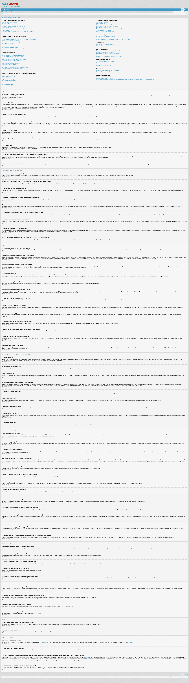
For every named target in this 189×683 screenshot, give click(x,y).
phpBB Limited (43, 642)
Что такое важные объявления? (9, 80)
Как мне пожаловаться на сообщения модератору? (13, 65)
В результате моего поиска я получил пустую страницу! (109, 53)
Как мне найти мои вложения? (103, 71)
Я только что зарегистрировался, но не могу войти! (13, 26)
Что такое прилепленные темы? (9, 83)
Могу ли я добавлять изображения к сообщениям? (13, 79)
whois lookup (87, 657)
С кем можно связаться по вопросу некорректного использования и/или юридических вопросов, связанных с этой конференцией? (125, 79)
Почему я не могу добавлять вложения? (11, 63)
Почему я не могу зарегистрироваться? (10, 24)
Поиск (3, 11)
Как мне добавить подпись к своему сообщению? (13, 56)
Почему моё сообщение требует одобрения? (12, 68)
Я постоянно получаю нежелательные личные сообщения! (109, 38)
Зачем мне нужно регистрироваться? (10, 22)
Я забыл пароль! (5, 30)
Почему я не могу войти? (7, 27)
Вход (8, 11)
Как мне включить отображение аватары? (11, 46)
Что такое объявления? (7, 81)
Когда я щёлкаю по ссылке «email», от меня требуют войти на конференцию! (19, 48)
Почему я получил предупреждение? (10, 64)
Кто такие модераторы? (101, 23)
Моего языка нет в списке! (7, 43)
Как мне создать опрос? (7, 57)
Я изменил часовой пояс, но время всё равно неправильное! (15, 42)
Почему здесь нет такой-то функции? (104, 78)
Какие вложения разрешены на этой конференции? (107, 70)
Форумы (7, 9)
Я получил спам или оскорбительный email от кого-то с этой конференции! (113, 39)
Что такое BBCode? (6, 75)
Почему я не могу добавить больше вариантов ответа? (14, 59)
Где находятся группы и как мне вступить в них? (107, 26)
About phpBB (130, 642)
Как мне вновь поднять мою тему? (9, 70)
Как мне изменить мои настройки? (9, 38)
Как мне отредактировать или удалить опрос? (12, 60)
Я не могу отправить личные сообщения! (105, 36)
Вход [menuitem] (185, 10)
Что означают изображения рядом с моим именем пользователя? (16, 44)
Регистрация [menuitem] (187, 10)
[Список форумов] (11, 4)
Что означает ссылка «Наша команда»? (105, 31)
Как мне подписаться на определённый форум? (107, 64)
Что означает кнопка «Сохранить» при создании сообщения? (15, 67)
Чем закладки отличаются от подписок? (105, 61)
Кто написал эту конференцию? (103, 76)
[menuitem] (182, 9)
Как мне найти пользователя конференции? (106, 54)
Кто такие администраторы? (102, 22)
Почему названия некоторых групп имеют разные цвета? (109, 28)
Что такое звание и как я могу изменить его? (12, 47)
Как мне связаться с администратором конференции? (108, 81)
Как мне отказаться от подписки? (103, 65)
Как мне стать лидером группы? (103, 27)
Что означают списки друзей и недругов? (105, 44)
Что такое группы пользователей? (104, 24)
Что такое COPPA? (6, 23)
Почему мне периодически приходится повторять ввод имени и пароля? (18, 31)
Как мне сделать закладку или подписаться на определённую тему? (111, 62)
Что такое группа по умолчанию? (103, 30)
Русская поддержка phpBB (94, 681)
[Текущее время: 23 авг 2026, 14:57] (186, 14)
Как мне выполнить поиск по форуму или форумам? (108, 50)
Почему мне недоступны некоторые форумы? (12, 61)
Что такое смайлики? (6, 77)
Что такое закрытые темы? (8, 84)
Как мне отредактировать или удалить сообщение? (13, 55)
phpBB (179, 206)
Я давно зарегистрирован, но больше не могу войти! (13, 28)
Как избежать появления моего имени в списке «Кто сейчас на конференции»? (19, 39)
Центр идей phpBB (75, 649)
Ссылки (2, 10)
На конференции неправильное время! (10, 40)
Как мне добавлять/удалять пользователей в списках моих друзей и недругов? (114, 45)
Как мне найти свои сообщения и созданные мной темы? (109, 56)
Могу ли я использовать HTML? (9, 76)
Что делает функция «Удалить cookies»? (11, 32)
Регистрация (13, 11)
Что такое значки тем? (7, 85)
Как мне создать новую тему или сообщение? (12, 53)
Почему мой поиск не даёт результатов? (105, 52)
